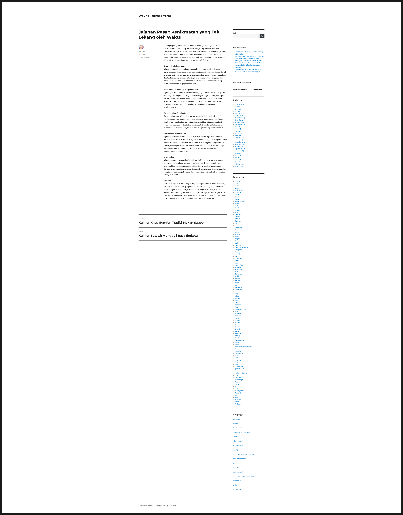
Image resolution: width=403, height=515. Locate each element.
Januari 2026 (239, 116)
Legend (237, 298)
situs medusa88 (238, 472)
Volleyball (238, 393)
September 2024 (240, 149)
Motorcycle (238, 314)
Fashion (237, 252)
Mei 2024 (238, 157)
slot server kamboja (239, 459)
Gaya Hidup (238, 267)
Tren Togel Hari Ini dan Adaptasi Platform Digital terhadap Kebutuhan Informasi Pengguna (249, 65)
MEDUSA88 (237, 481)
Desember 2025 (240, 118)
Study (236, 375)
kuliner (237, 296)
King (236, 294)
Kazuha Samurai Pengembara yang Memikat (249, 56)
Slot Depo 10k (237, 428)
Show (236, 362)
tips (236, 386)
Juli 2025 (238, 127)
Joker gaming (237, 441)
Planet (237, 338)
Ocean (237, 331)
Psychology (238, 351)
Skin (236, 364)
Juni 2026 (238, 109)
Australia (238, 192)
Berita (237, 199)
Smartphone (239, 366)
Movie (237, 318)
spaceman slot (239, 369)
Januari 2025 (239, 140)
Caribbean (238, 214)
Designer (238, 234)
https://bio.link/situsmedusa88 (243, 476)
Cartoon (237, 217)
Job (236, 285)
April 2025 (238, 133)
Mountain (238, 316)
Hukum (237, 281)
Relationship (239, 353)
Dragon (237, 239)
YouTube (238, 404)
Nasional (238, 327)
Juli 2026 (238, 107)
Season (237, 358)
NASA (236, 325)
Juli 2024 (238, 153)
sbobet (235, 485)
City (236, 225)
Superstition (239, 377)
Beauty (237, 197)
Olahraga (238, 333)
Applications (239, 190)
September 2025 (240, 124)
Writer (237, 402)
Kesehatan (238, 289)
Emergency (238, 250)
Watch (237, 397)
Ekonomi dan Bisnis (241, 247)
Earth (236, 243)
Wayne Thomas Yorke (155, 16)
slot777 (235, 450)
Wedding (238, 400)
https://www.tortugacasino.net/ (243, 454)
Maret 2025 (238, 135)
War (236, 395)
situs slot (236, 468)
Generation (238, 270)
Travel (237, 389)
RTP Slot (236, 423)
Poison (237, 342)
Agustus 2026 (239, 105)
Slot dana (236, 437)
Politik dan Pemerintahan (243, 347)
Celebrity (238, 219)
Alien (236, 184)
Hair (236, 272)
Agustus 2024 (239, 151)
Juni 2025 (238, 129)
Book (236, 206)
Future (237, 261)
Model (237, 311)
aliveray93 (142, 51)
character (238, 221)
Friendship (238, 258)
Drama (237, 241)
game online (239, 265)
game (236, 263)
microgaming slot (241, 309)
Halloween (238, 274)
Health (237, 276)
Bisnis (237, 203)
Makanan (238, 305)
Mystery (237, 322)
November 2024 (240, 144)
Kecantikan (238, 287)
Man (236, 307)
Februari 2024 (239, 164)
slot (234, 463)
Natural (237, 329)
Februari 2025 (239, 138)
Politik (237, 344)
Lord (236, 300)
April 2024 (238, 160)
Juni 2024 (238, 155)
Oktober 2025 (239, 122)
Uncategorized (144, 57)
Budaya (237, 210)
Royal (236, 355)
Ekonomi (238, 245)
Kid (236, 292)
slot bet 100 (237, 419)
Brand (237, 208)
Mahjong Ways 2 (238, 445)
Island (237, 283)
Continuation (239, 228)
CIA (236, 223)
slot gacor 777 (237, 490)
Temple (237, 382)
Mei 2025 (238, 131)
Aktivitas (238, 181)
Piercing (237, 336)
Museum (238, 320)
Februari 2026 (239, 113)
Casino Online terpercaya (241, 432)
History (237, 278)
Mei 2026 (238, 111)
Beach (237, 195)
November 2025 (240, 120)
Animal (237, 186)
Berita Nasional (240, 201)
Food (236, 256)
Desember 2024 (240, 142)
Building (237, 212)
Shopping (238, 360)
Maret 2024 (238, 162)
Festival (237, 254)
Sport (236, 371)
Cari (234, 33)
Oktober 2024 (239, 146)
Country (237, 230)
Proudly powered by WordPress (165, 506)
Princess (237, 349)
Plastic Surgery (240, 340)
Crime (237, 232)
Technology (239, 380)
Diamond (238, 236)
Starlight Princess (241, 373)
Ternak (237, 384)
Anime (237, 188)
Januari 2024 (239, 166)
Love (236, 303)
